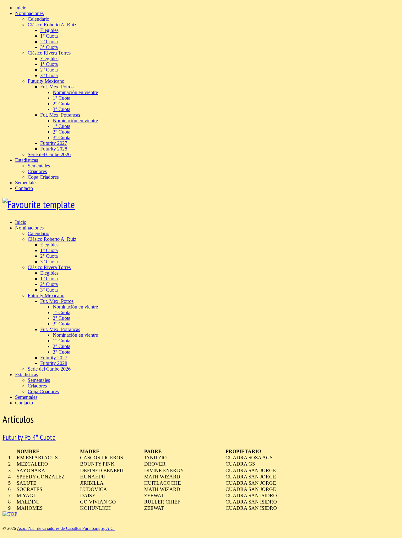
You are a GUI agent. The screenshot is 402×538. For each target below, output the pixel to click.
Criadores (37, 171)
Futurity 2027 (53, 143)
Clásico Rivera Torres (49, 52)
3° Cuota (49, 47)
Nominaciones (29, 13)
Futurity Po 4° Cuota (29, 437)
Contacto (24, 188)
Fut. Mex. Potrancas (60, 115)
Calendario (38, 19)
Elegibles (49, 30)
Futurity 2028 (53, 148)
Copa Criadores (43, 177)
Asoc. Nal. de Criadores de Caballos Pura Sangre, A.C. (66, 528)
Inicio (20, 7)
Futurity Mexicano (46, 81)
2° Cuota (49, 41)
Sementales (39, 165)
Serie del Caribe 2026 (49, 154)
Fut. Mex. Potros (56, 86)
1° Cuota (49, 36)
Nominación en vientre (75, 92)
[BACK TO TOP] (10, 514)
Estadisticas (26, 160)
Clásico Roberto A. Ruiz (52, 24)
